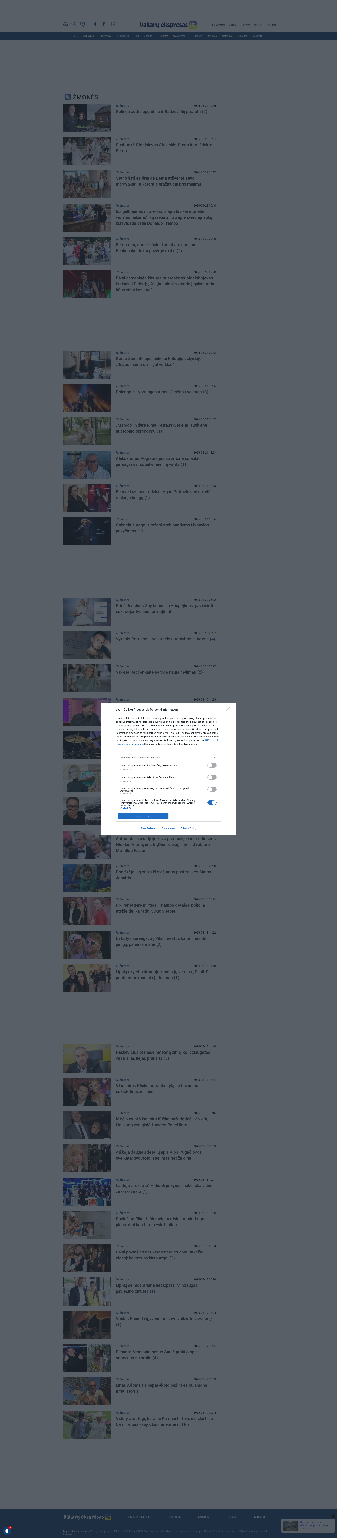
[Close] (229, 710)
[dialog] (168, 769)
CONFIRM (143, 816)
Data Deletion (148, 828)
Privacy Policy (188, 828)
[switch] (212, 765)
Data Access (168, 828)
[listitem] (168, 757)
